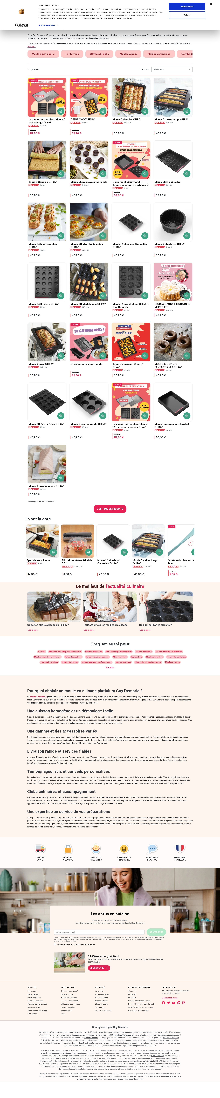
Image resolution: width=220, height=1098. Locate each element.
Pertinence (159, 69)
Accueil (41, 651)
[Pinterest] (178, 1002)
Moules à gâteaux (70, 662)
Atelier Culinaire (91, 1038)
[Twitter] (168, 1002)
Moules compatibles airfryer (119, 651)
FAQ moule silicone (69, 997)
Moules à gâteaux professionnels (97, 662)
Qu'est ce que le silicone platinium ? (48, 624)
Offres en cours (101, 1004)
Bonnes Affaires (101, 1001)
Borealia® (132, 997)
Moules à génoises (159, 54)
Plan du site (32, 1014)
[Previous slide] (29, 543)
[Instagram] (183, 1002)
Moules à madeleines (176, 657)
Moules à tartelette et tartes (169, 651)
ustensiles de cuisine (85, 1050)
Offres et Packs (99, 54)
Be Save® (132, 994)
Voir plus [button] (32, 46)
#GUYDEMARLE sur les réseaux (141, 1007)
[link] (40, 851)
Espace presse (67, 994)
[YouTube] (173, 1002)
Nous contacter (34, 1007)
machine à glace (140, 1066)
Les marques (100, 1007)
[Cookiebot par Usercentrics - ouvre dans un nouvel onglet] (21, 25)
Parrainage (32, 991)
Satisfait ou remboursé (37, 1004)
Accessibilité (66, 1010)
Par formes (72, 54)
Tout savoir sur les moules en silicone (105, 624)
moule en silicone (38, 697)
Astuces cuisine (101, 997)
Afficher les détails (46, 25)
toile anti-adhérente (85, 1043)
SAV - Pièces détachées (38, 1010)
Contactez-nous (170, 997)
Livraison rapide (34, 997)
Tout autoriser (187, 7)
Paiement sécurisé (35, 1001)
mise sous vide (157, 1056)
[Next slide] (190, 543)
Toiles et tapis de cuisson (97, 657)
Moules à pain (128, 54)
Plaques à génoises (49, 662)
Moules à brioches (154, 657)
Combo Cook (189, 54)
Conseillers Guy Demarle (122, 1035)
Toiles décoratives (73, 657)
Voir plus (110, 667)
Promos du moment (103, 1010)
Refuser (187, 15)
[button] (60, 111)
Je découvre (97, 968)
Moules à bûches (123, 662)
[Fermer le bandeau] (211, 4)
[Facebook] (163, 1002)
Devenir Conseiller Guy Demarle (141, 1004)
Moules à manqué (144, 651)
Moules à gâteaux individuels (148, 662)
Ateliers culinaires (102, 994)
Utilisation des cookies (70, 1004)
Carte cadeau (33, 994)
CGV (63, 1014)
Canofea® (132, 991)
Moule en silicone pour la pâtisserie (65, 651)
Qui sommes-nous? (69, 991)
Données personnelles (70, 1001)
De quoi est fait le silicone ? (155, 624)
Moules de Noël (120, 657)
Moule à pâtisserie (43, 54)
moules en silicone (60, 1040)
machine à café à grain (143, 1061)
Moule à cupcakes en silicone (47, 657)
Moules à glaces (172, 662)
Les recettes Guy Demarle (139, 1001)
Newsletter (99, 991)
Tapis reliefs (136, 657)
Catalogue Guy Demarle (138, 1010)
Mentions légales (68, 1007)
